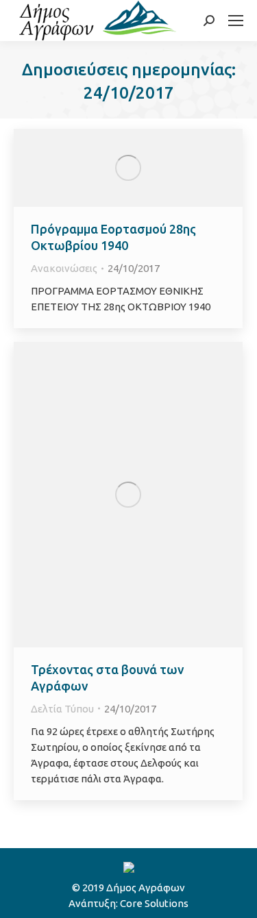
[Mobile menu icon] (235, 20)
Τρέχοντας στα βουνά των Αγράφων (107, 677)
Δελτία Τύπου (62, 709)
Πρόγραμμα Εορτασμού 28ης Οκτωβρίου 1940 (113, 237)
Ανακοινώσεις (64, 268)
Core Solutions (154, 903)
